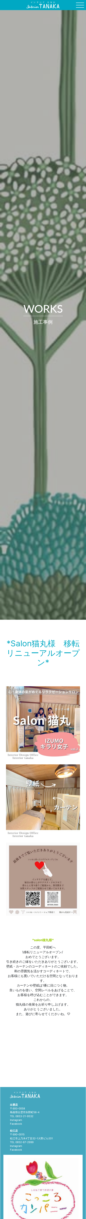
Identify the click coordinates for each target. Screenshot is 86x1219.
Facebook (16, 1123)
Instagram (16, 1120)
